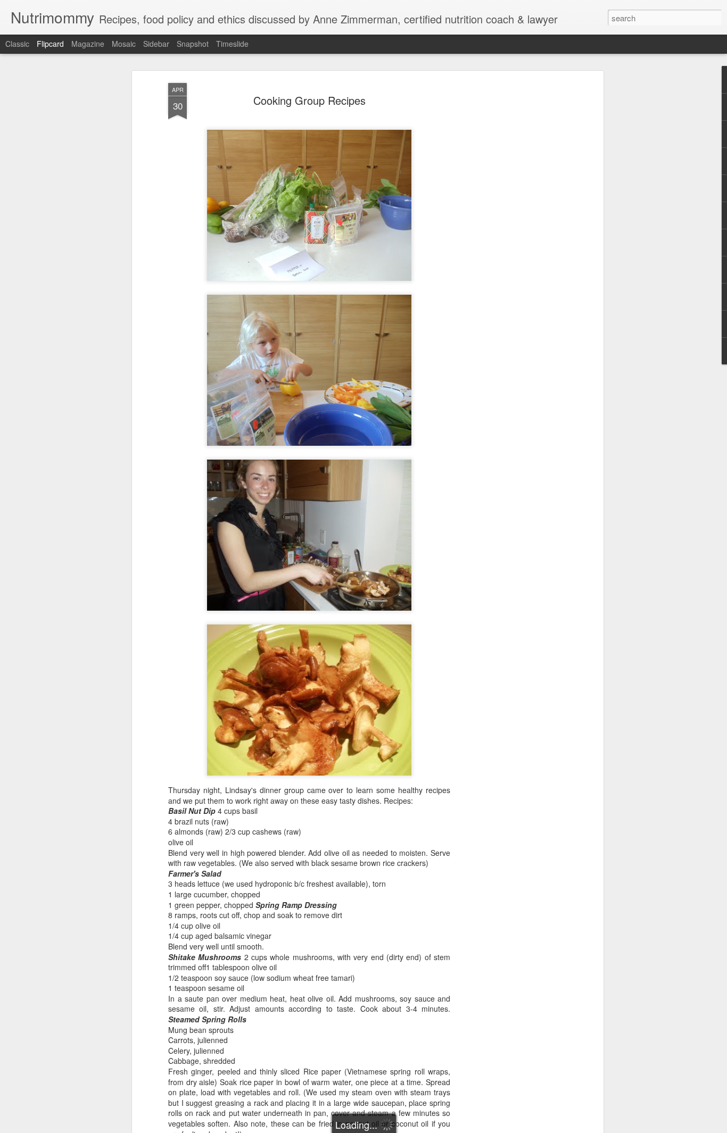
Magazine (87, 43)
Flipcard (50, 43)
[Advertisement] (509, 250)
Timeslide (232, 43)
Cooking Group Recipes (309, 100)
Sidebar (156, 43)
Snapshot (193, 43)
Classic (17, 43)
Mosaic (124, 43)
